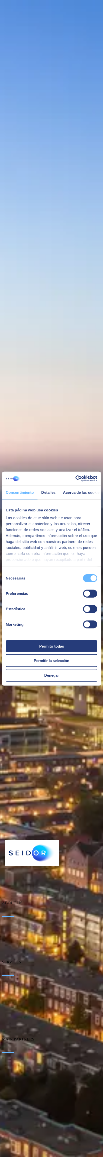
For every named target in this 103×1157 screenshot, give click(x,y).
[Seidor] (32, 853)
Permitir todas (51, 646)
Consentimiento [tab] (20, 492)
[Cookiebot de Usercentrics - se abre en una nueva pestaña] (75, 478)
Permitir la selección (51, 661)
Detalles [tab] (48, 492)
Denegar (51, 675)
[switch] (90, 593)
